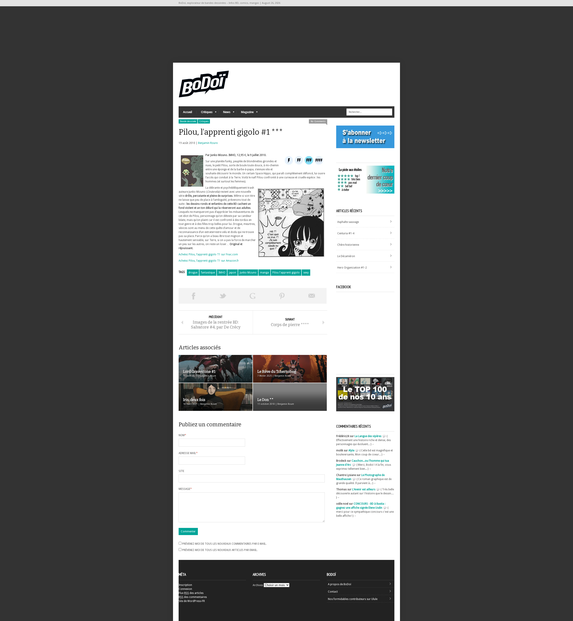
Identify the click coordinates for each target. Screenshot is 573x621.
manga (264, 272)
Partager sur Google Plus (252, 296)
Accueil (187, 112)
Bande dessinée (188, 121)
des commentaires (193, 597)
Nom (182, 435)
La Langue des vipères (368, 436)
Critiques (204, 113)
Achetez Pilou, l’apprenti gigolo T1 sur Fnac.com (208, 254)
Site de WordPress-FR (192, 601)
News (224, 113)
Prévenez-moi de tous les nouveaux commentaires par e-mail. (224, 543)
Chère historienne (348, 244)
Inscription (185, 585)
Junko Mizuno (248, 272)
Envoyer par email (312, 296)
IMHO (221, 272)
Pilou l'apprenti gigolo (286, 272)
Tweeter (223, 296)
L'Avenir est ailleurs (363, 489)
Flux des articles (191, 593)
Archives (258, 585)
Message (185, 489)
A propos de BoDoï (339, 584)
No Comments (318, 121)
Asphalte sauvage (348, 222)
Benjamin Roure (208, 143)
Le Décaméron (346, 256)
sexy (306, 272)
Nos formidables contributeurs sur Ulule (352, 599)
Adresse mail (188, 453)
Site (181, 471)
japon (232, 272)
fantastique (208, 272)
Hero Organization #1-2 (352, 267)
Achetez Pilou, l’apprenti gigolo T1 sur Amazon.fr (209, 260)
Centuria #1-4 (345, 233)
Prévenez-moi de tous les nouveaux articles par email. (220, 550)
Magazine (245, 113)
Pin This (282, 296)
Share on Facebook (193, 296)
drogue (192, 272)
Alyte (351, 450)
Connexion (185, 589)
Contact (333, 591)
